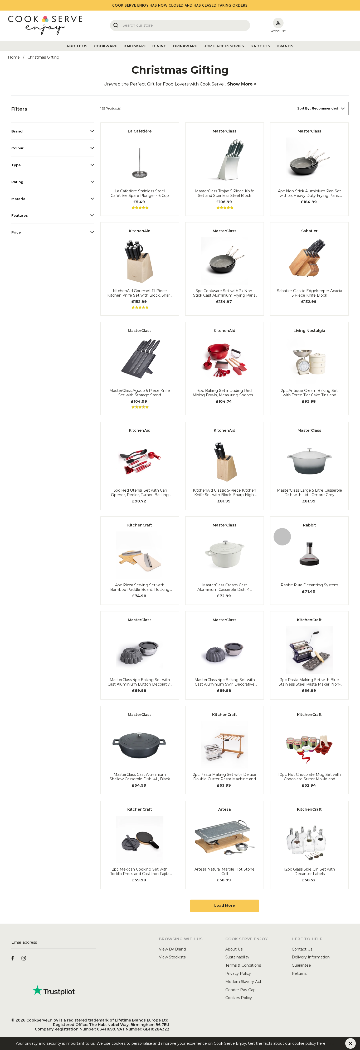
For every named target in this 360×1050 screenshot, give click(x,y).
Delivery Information (311, 957)
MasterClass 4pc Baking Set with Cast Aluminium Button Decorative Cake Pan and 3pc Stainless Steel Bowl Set (140, 682)
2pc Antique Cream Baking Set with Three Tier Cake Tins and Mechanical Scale (309, 392)
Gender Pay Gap (240, 989)
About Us (233, 949)
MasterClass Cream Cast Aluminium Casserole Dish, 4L (224, 587)
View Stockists (172, 957)
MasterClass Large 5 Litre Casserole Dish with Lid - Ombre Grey (309, 492)
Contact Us (302, 949)
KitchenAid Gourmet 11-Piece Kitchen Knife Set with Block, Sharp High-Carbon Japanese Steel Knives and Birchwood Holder (139, 293)
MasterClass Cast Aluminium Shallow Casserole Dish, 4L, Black (140, 776)
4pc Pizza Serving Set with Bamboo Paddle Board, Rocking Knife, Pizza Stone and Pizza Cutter (139, 587)
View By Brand (172, 949)
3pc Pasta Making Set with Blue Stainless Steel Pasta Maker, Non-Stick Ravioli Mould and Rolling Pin (309, 682)
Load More (224, 905)
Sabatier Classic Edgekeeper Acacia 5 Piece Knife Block (309, 293)
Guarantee (301, 965)
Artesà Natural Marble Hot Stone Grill (224, 871)
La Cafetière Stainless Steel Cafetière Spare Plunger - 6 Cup (140, 193)
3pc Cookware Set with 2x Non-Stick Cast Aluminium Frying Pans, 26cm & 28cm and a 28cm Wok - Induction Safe (224, 293)
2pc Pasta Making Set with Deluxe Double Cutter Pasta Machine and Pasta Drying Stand (224, 776)
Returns (299, 973)
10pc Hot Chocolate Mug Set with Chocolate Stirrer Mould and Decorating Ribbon (309, 776)
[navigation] (52, 171)
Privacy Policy (238, 973)
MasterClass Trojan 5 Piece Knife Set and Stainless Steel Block (224, 193)
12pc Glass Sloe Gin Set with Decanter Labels (309, 871)
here (329, 1043)
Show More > (241, 84)
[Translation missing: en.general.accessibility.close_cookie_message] (350, 1043)
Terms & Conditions (243, 965)
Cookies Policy (238, 997)
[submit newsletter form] (93, 943)
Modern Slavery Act (243, 981)
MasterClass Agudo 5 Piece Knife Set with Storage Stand (139, 392)
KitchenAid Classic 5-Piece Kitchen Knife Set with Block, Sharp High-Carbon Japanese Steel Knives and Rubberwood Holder (224, 492)
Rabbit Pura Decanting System (309, 585)
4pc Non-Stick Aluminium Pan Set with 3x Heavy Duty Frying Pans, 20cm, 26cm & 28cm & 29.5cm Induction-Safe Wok (309, 193)
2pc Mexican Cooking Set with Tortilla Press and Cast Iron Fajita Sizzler (139, 871)
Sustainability (237, 957)
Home (14, 57)
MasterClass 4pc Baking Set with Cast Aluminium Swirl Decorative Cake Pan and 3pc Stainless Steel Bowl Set (224, 682)
